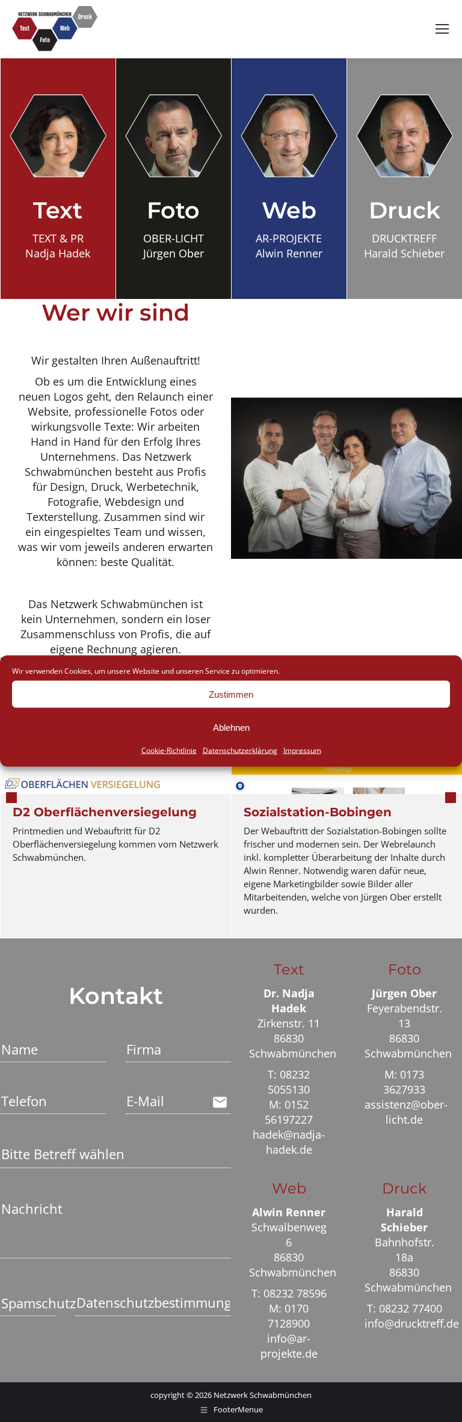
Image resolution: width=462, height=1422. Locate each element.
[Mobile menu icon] (442, 29)
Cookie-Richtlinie (169, 750)
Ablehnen (231, 727)
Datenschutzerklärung (240, 750)
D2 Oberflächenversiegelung (105, 812)
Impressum (302, 750)
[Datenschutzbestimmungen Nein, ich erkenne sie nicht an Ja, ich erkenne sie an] (153, 1301)
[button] (11, 797)
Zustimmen (231, 694)
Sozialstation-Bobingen (318, 812)
